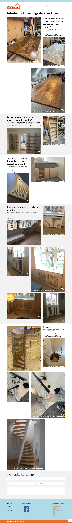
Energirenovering (55, 508)
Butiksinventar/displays (56, 506)
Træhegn (53, 514)
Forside (46, 5)
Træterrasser (54, 515)
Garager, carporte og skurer (56, 509)
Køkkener (53, 511)
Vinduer (53, 517)
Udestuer (53, 516)
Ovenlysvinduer (54, 512)
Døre (53, 507)
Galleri (50, 5)
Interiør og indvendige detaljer (57, 510)
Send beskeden (61, 496)
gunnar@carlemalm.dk (13, 509)
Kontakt (63, 5)
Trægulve (53, 513)
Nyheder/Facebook (56, 5)
